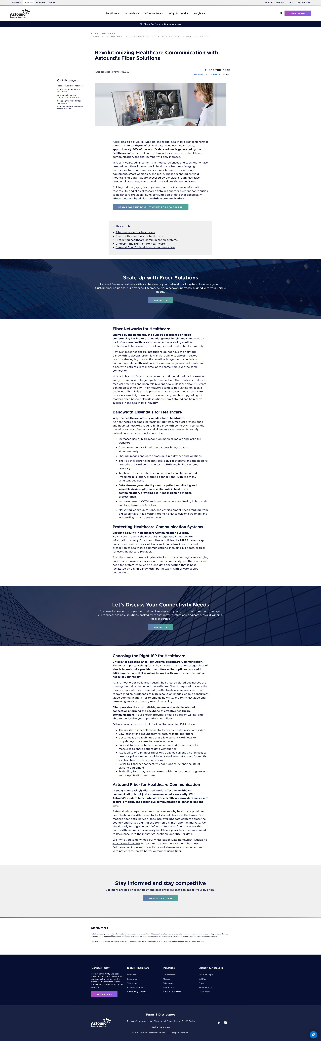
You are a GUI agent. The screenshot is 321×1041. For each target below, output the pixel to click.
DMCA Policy (188, 1021)
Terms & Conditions (136, 1021)
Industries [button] (131, 13)
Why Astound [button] (177, 13)
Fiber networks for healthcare (135, 232)
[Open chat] (313, 1034)
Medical (166, 979)
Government (169, 974)
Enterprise (40, 2)
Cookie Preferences (160, 1027)
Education (168, 983)
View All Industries (172, 991)
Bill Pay (202, 979)
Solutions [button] (111, 13)
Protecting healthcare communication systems (147, 239)
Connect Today (100, 967)
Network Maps (206, 987)
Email (226, 74)
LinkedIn (215, 74)
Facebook (198, 74)
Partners (52, 2)
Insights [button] (198, 13)
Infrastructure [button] (152, 13)
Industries (169, 967)
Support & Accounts (211, 967)
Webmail (280, 2)
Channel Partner (135, 987)
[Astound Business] (20, 13)
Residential (17, 2)
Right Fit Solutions (138, 967)
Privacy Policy (173, 1021)
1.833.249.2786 (304, 2)
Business (29, 2)
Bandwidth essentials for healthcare (139, 236)
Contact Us (204, 991)
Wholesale (132, 983)
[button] (281, 13)
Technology (168, 987)
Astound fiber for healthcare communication (145, 247)
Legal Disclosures (156, 1021)
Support (269, 2)
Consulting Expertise (137, 991)
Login (290, 2)
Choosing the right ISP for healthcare (140, 243)
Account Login (206, 974)
